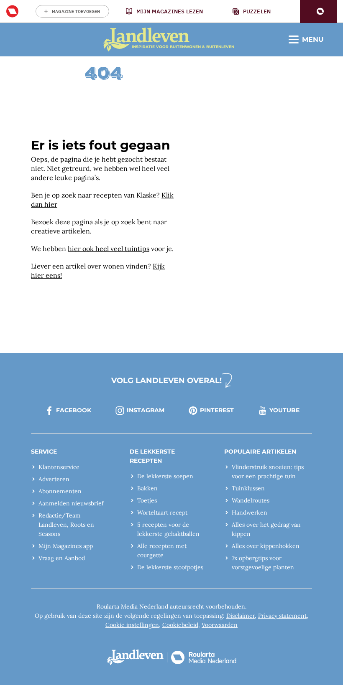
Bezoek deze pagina (63, 222)
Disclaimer (240, 615)
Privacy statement (282, 615)
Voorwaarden (220, 625)
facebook (73, 410)
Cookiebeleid (180, 625)
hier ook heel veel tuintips (108, 248)
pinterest (217, 410)
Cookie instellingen (132, 625)
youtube (284, 410)
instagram (145, 410)
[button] (318, 11)
